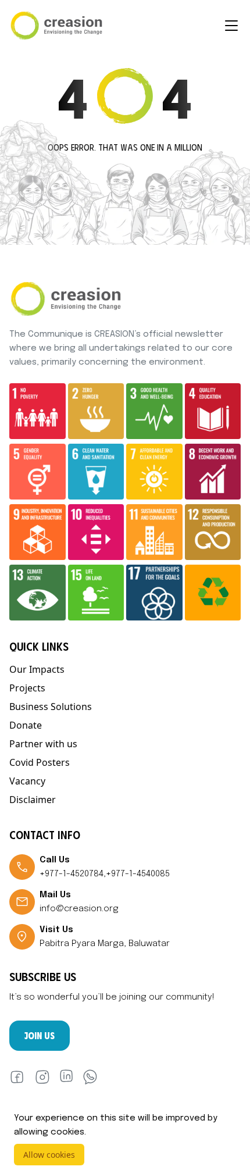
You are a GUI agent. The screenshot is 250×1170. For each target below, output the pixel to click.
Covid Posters (39, 762)
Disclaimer (32, 799)
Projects (27, 688)
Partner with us (43, 743)
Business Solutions (50, 706)
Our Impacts (37, 669)
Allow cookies (49, 1154)
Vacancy (27, 781)
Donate (25, 725)
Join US (39, 1035)
